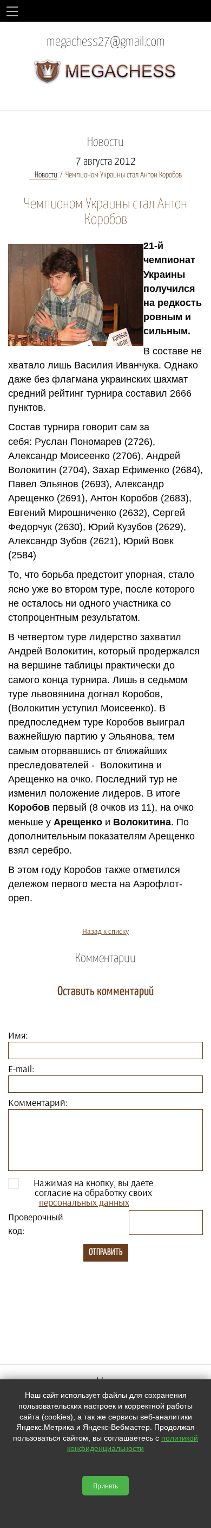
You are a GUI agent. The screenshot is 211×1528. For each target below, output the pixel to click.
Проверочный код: (35, 1224)
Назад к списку (105, 931)
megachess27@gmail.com (106, 42)
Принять (105, 1485)
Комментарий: (38, 1102)
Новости (46, 175)
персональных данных (84, 1202)
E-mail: (21, 1068)
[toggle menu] (12, 11)
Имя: (18, 1035)
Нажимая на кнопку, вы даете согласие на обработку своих (93, 1192)
